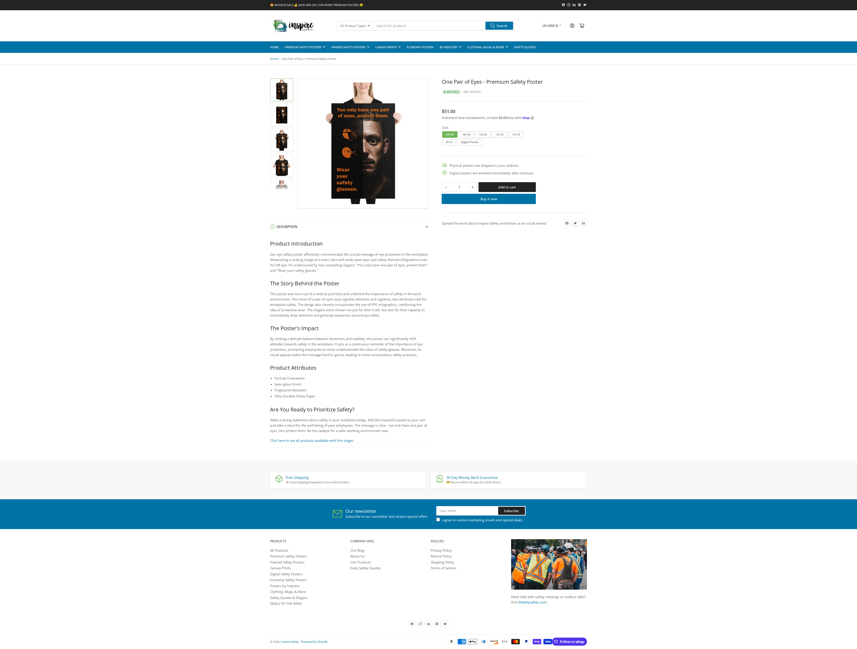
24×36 (450, 134)
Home (274, 47)
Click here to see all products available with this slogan (312, 440)
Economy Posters (420, 47)
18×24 (466, 134)
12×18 (499, 134)
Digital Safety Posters (286, 574)
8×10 (449, 142)
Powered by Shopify (314, 642)
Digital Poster (469, 142)
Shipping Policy (442, 562)
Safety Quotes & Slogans (289, 597)
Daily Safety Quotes (365, 568)
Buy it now (489, 199)
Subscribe (511, 511)
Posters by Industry (285, 586)
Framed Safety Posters (348, 47)
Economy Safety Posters (288, 580)
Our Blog (357, 550)
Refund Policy (441, 556)
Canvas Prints (386, 47)
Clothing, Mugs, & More (485, 47)
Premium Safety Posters (303, 47)
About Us (357, 556)
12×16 (516, 134)
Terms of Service (443, 568)
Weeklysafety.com (532, 602)
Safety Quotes (525, 47)
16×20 (483, 134)
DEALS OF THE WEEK (286, 603)
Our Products (360, 562)
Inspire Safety (290, 642)
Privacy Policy (441, 550)
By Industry (449, 47)
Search (502, 25)
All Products (279, 550)
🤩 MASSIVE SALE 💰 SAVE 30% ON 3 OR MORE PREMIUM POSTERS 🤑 (316, 5)
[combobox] (443, 25)
